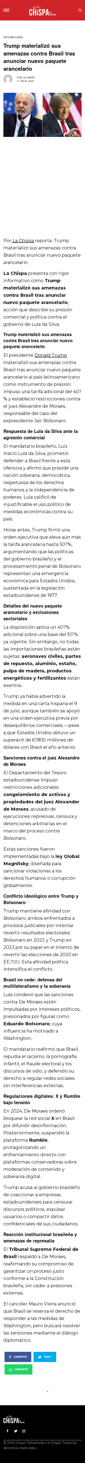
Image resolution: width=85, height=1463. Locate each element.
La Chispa (29, 77)
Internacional (13, 37)
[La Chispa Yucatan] (42, 10)
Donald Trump (50, 355)
